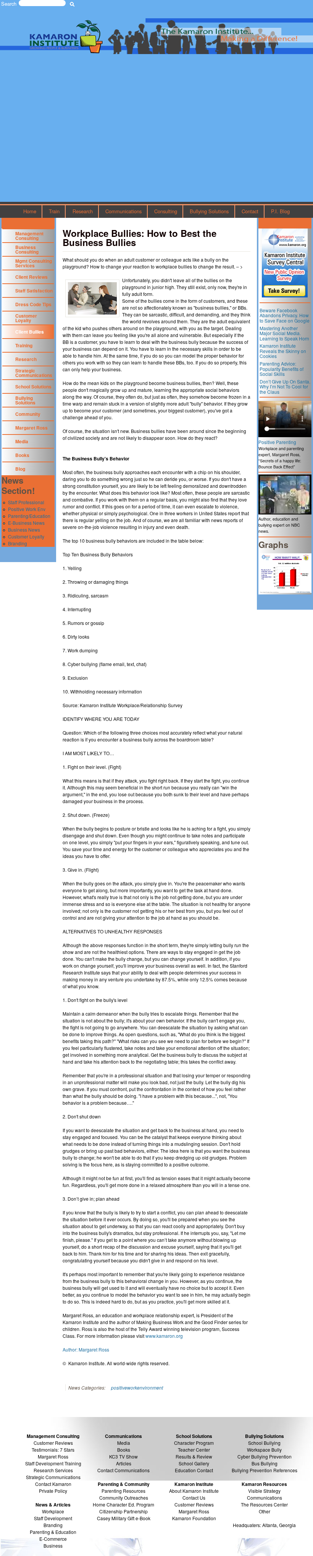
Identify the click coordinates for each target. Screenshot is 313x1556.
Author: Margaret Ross (86, 1349)
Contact (250, 211)
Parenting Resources (123, 1490)
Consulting (165, 211)
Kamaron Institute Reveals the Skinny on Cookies (283, 350)
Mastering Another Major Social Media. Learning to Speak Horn (284, 333)
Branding (17, 543)
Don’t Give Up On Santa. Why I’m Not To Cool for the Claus (285, 386)
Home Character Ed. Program (123, 1504)
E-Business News (26, 522)
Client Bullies (29, 331)
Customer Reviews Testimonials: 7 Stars (53, 1446)
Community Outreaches (123, 1497)
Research (83, 211)
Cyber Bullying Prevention (264, 1456)
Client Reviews (31, 276)
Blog (20, 468)
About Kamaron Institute (194, 1490)
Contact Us (193, 1497)
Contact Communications (123, 1470)
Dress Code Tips (33, 304)
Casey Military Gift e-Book (123, 1518)
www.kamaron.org (164, 1335)
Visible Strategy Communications (264, 1494)
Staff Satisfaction (34, 290)
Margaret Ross (31, 427)
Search (8, 3)
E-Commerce (53, 1538)
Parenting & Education (53, 1532)
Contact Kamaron (53, 1484)
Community (27, 414)
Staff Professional (26, 502)
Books (22, 455)
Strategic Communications (33, 372)
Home (29, 211)
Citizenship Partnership (123, 1511)
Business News (24, 529)
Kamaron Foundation (194, 1518)
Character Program (194, 1442)
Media (21, 441)
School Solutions (33, 386)
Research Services (53, 1470)
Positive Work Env (26, 509)
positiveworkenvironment (137, 1387)
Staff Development (53, 1518)
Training (23, 345)
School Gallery (194, 1463)
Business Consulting (27, 249)
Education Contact (194, 1470)
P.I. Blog (280, 211)
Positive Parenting (277, 442)
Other (264, 1511)
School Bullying (264, 1442)
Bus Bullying (265, 1463)
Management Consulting (29, 235)
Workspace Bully (264, 1449)
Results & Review (194, 1456)
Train (54, 211)
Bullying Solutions (209, 211)
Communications (123, 211)
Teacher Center (194, 1449)
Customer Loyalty (26, 318)
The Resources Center (264, 1504)
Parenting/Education (29, 516)
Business (53, 1545)
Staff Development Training (53, 1463)
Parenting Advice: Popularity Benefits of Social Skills (281, 368)
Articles (123, 1463)
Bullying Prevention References (264, 1470)
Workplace (53, 1511)
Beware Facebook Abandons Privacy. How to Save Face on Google (285, 315)
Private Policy (53, 1490)
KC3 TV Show (123, 1456)
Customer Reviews (194, 1504)
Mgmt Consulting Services (33, 263)
